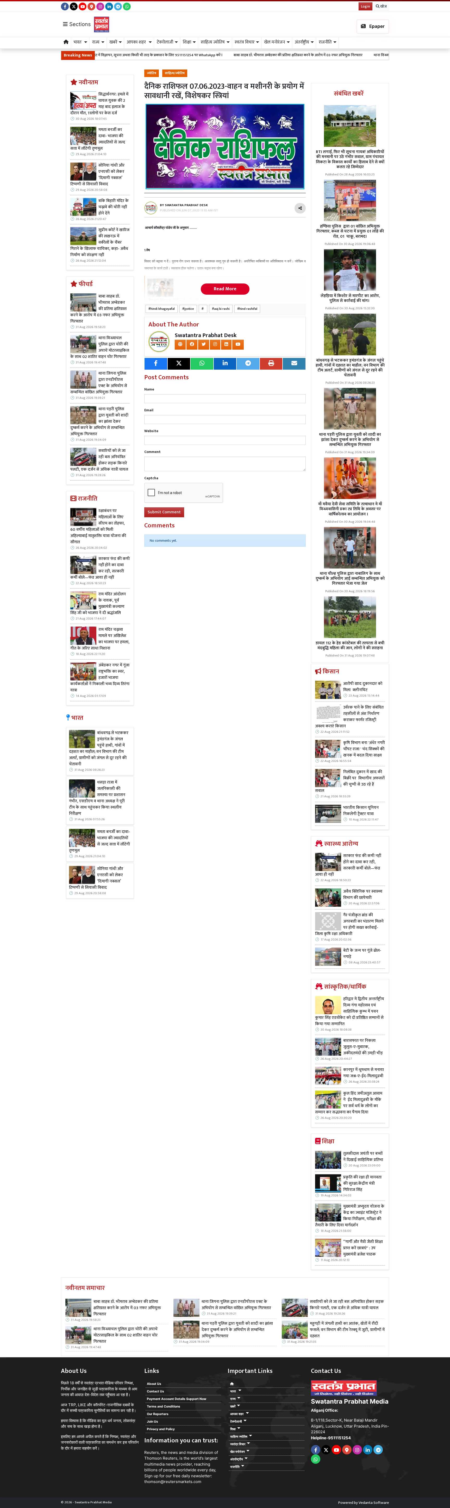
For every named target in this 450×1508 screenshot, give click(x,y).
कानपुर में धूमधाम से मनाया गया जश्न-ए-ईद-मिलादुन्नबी (363, 1073)
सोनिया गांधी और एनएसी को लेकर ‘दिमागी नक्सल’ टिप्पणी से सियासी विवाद (97, 174)
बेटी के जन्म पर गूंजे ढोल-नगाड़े (362, 954)
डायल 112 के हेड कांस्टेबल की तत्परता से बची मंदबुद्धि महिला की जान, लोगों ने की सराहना (350, 646)
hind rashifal (248, 309)
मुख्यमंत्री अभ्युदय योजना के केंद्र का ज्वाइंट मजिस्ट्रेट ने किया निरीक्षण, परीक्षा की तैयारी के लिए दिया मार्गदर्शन (349, 1215)
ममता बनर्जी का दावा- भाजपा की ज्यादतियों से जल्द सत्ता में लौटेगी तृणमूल (97, 139)
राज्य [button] (95, 42)
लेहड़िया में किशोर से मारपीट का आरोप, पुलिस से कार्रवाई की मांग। (350, 298)
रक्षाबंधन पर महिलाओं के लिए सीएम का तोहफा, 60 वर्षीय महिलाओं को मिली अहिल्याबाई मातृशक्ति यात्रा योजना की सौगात (98, 526)
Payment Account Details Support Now (176, 1399)
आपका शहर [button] (137, 42)
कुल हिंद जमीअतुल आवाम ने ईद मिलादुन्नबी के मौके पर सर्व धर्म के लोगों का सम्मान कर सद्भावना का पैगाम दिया (348, 1102)
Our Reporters (157, 1414)
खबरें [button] (113, 42)
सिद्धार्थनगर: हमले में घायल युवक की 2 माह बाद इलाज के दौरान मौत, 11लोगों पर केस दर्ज (99, 103)
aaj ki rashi (222, 309)
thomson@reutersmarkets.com (172, 1481)
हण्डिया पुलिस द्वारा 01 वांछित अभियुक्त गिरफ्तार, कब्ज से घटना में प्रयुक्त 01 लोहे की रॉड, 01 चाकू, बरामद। (350, 231)
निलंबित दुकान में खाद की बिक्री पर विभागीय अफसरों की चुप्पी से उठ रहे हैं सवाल (350, 781)
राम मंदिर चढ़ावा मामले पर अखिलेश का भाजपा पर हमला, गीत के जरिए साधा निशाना (99, 639)
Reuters (151, 1452)
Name (149, 389)
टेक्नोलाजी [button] (165, 42)
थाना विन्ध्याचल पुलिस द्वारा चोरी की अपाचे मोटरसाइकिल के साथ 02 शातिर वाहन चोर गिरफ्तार (354, 55)
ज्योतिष (151, 73)
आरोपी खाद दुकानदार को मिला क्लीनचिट (362, 687)
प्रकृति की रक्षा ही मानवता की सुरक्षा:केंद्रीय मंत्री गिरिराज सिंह (362, 1183)
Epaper (376, 26)
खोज (383, 6)
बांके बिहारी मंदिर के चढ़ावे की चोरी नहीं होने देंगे (113, 207)
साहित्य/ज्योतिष (175, 73)
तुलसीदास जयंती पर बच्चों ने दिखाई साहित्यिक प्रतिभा (363, 1157)
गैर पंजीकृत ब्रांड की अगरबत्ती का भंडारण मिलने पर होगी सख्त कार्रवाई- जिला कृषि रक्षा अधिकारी (349, 924)
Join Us (152, 1421)
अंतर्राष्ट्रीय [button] (302, 42)
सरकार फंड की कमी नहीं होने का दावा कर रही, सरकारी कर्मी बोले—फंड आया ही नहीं (100, 568)
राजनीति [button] (325, 42)
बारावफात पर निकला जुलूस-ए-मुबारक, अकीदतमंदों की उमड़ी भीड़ (363, 1047)
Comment (152, 452)
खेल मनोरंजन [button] (274, 42)
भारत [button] (78, 42)
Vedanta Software (374, 1502)
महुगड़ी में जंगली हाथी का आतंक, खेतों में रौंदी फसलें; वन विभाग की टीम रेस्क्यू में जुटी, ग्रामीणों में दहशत (347, 1330)
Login (365, 6)
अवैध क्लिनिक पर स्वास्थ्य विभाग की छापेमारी (362, 894)
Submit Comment (164, 512)
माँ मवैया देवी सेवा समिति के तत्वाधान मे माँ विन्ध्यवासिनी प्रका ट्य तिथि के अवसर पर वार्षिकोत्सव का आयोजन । (350, 509)
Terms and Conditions (163, 1406)
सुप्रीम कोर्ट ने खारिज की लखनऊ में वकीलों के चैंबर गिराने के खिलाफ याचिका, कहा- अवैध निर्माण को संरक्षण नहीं (99, 242)
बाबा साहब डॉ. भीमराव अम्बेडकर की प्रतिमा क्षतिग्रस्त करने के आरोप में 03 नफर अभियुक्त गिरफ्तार (215, 55)
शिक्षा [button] (187, 42)
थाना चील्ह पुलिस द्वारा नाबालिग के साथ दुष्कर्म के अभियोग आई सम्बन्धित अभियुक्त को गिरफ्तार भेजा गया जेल (350, 578)
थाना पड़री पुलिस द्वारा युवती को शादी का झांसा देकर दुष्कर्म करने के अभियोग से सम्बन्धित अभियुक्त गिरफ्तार (99, 421)
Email (148, 410)
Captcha (151, 478)
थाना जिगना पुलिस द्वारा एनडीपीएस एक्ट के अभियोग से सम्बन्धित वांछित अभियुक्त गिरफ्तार (98, 382)
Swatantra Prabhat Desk (206, 335)
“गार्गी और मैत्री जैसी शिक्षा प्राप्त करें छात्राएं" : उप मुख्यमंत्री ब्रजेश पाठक (363, 1248)
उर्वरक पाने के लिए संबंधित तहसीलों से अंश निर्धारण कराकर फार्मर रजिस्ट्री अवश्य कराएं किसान (349, 716)
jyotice (189, 309)
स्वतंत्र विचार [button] (244, 42)
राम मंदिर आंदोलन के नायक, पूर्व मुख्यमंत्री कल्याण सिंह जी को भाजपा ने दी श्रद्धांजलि (98, 603)
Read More (225, 289)
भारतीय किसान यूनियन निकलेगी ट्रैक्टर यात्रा (361, 811)
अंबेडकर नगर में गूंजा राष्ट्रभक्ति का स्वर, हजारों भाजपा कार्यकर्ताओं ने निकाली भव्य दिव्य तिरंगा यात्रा (99, 677)
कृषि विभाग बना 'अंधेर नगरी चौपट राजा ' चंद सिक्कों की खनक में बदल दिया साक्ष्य (364, 749)
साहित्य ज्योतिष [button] (213, 42)
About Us (154, 1384)
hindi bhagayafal (163, 309)
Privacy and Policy (161, 1429)
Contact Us (155, 1391)
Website (151, 431)
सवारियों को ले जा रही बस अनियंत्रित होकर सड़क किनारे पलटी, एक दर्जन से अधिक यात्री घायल (99, 460)
